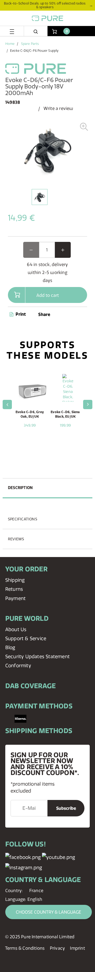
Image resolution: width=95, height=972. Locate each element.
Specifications (22, 519)
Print (20, 314)
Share (44, 314)
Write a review (58, 108)
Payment (15, 598)
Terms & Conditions (25, 948)
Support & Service (25, 638)
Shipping (15, 580)
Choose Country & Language (48, 912)
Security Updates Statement (37, 656)
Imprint (77, 948)
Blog (10, 647)
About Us (16, 629)
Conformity (18, 665)
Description (20, 487)
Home (10, 44)
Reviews (16, 539)
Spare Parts (30, 44)
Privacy (57, 948)
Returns (14, 589)
